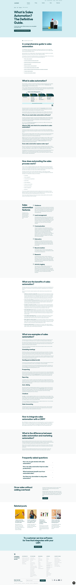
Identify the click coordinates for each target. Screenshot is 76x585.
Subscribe (43, 580)
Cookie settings (27, 583)
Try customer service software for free (22, 30)
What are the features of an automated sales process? (32, 62)
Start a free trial (38, 546)
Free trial (45, 498)
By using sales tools (36, 299)
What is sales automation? (28, 58)
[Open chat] (73, 582)
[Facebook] (54, 580)
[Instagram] (61, 580)
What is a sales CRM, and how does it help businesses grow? (56, 521)
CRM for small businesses (42, 140)
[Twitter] (52, 580)
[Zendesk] (14, 555)
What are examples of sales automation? (30, 65)
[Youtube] (59, 580)
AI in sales (23, 396)
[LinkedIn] (56, 580)
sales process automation (32, 122)
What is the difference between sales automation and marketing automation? (36, 69)
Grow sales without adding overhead (29, 72)
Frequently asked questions (28, 71)
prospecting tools (37, 374)
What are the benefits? (27, 64)
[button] (36, 462)
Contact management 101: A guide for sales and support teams (31, 521)
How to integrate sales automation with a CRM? (31, 67)
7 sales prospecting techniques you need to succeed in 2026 (19, 521)
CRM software (47, 84)
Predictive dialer (41, 388)
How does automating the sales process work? (31, 60)
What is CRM (26, 125)
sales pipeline (43, 108)
